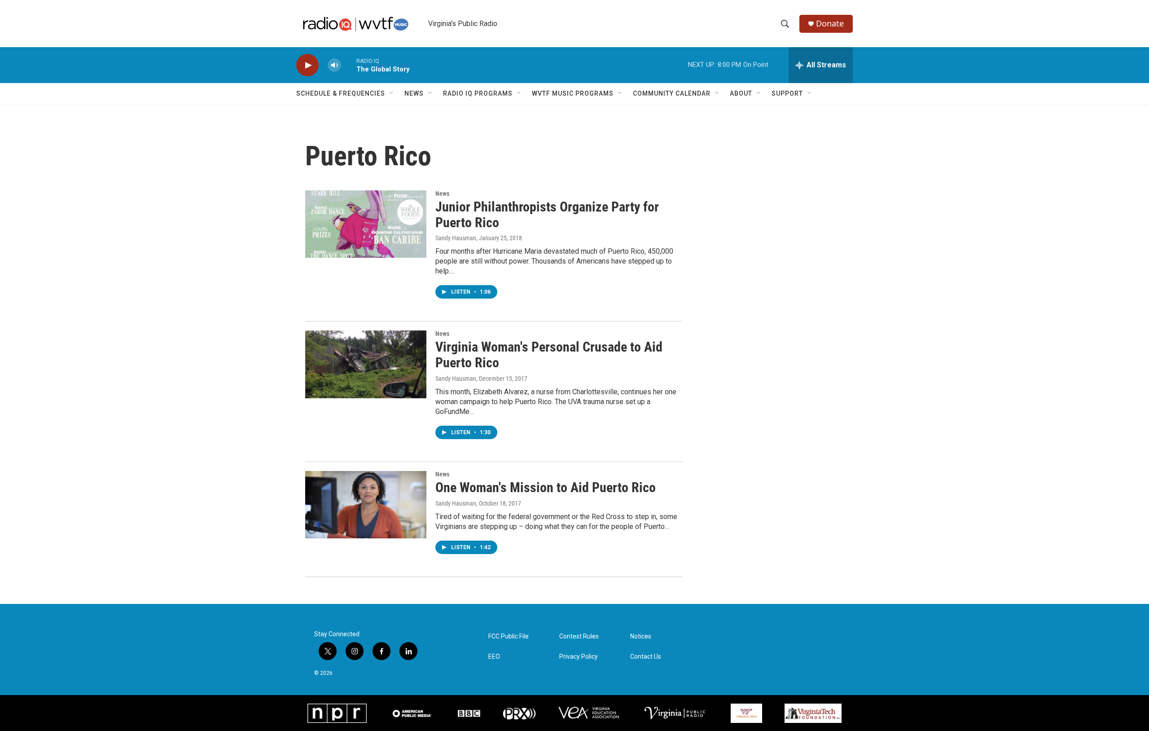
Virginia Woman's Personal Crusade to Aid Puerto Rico (548, 354)
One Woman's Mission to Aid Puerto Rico (545, 487)
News (414, 93)
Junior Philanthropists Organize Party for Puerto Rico (547, 214)
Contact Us (645, 656)
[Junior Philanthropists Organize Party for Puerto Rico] (365, 224)
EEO (494, 656)
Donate (830, 23)
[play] (307, 65)
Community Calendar (671, 93)
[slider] (348, 65)
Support (787, 93)
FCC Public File (508, 636)
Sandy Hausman (455, 238)
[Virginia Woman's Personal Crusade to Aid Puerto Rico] (365, 364)
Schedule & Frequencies (340, 93)
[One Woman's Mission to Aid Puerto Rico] (365, 504)
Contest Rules (579, 636)
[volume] (334, 65)
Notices (640, 636)
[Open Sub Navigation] (391, 93)
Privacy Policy (578, 656)
